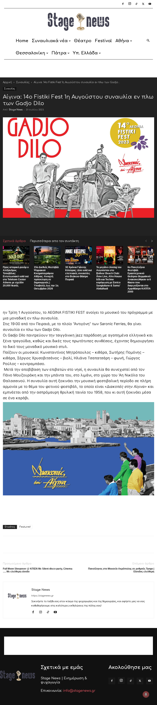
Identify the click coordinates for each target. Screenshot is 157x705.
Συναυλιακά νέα (50, 40)
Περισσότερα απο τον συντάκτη (54, 241)
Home (22, 40)
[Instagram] (130, 4)
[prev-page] (146, 241)
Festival (103, 40)
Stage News (15, 109)
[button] (148, 40)
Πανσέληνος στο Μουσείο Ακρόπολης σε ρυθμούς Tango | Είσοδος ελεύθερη (121, 570)
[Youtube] (150, 4)
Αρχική (7, 82)
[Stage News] (78, 22)
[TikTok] (136, 4)
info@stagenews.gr (79, 691)
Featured (25, 527)
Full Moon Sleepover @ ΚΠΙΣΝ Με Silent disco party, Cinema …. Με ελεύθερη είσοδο (37, 570)
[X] (143, 4)
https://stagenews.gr (42, 595)
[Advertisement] (78, 68)
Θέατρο (82, 40)
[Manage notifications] (146, 694)
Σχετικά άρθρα (14, 241)
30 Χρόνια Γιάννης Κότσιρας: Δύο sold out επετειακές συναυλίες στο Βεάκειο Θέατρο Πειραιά (78, 273)
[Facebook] (123, 4)
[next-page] (152, 241)
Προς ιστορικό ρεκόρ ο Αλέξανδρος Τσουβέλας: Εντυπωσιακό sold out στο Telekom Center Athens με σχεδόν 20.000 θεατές (16, 276)
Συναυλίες (22, 82)
